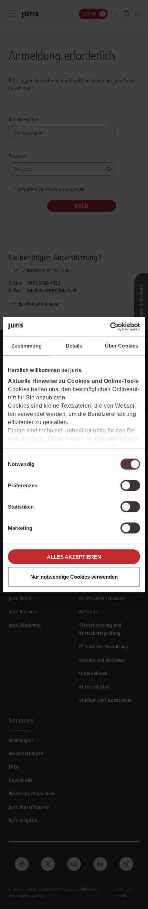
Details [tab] (74, 346)
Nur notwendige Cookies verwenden (74, 576)
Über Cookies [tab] (121, 346)
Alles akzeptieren (74, 556)
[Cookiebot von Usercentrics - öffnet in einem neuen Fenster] (110, 326)
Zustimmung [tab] (26, 346)
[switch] (130, 485)
